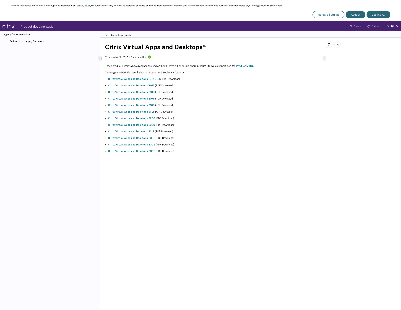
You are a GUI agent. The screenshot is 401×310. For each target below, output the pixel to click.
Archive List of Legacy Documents (27, 41)
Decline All (378, 14)
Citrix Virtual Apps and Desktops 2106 (131, 98)
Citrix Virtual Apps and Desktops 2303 (131, 138)
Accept (355, 14)
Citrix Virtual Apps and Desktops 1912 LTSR (134, 79)
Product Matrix (245, 66)
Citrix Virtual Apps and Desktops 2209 (131, 124)
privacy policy (83, 5)
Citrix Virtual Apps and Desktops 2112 (131, 111)
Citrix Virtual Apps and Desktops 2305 (131, 144)
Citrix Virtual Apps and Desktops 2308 (131, 151)
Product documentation (38, 26)
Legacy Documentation (121, 35)
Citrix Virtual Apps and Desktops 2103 (131, 92)
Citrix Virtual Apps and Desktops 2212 (131, 131)
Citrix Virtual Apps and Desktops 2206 (131, 118)
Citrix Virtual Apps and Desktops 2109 (131, 105)
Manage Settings (328, 14)
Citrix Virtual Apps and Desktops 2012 (131, 85)
